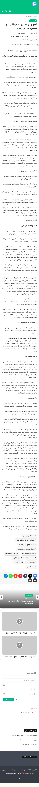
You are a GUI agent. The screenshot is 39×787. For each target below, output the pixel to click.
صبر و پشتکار (30, 558)
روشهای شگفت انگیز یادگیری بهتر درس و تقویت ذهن (20, 602)
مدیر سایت (32, 33)
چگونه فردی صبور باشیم (27, 544)
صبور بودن (18, 562)
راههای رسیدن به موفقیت (26, 549)
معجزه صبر (31, 567)
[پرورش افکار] (34, 4)
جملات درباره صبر (29, 536)
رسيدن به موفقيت (28, 553)
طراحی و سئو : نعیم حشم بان (13, 773)
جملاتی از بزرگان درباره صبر (26, 540)
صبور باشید (17, 558)
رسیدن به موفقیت (11, 553)
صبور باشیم (31, 562)
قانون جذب (29, 16)
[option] (19, 597)
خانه (34, 16)
